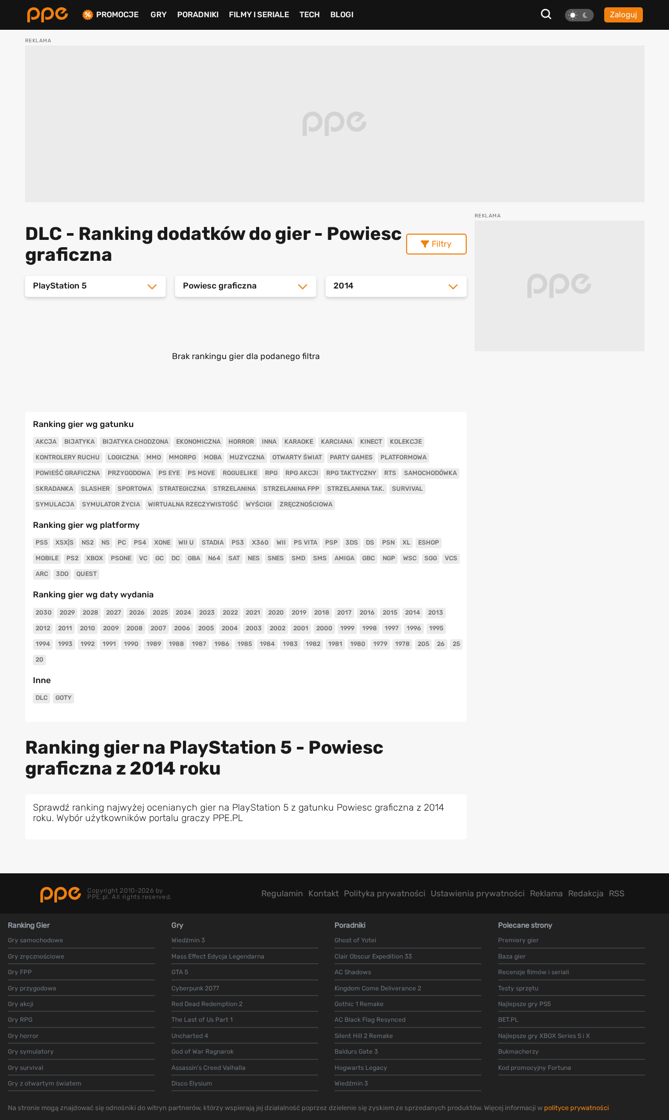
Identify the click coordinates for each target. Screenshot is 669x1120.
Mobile (47, 558)
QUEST (86, 574)
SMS (320, 558)
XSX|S (64, 542)
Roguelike (240, 473)
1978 (402, 644)
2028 (90, 612)
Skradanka (54, 488)
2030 (44, 612)
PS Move (201, 473)
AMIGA (344, 558)
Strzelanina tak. (355, 488)
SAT (234, 558)
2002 (277, 628)
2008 (134, 628)
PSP (331, 542)
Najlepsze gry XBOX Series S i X (544, 1036)
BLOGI (341, 14)
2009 (111, 628)
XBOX (94, 558)
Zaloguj (623, 14)
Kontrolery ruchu (68, 457)
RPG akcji (301, 473)
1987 (199, 644)
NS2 (88, 542)
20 (39, 659)
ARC (42, 574)
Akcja (46, 441)
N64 (214, 558)
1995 (436, 628)
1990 (131, 644)
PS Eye (169, 473)
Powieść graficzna (68, 473)
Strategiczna (182, 488)
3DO (62, 574)
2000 (324, 628)
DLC (42, 697)
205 (423, 644)
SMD (298, 558)
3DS (351, 542)
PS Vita (305, 542)
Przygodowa (129, 473)
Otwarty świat (297, 457)
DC (175, 558)
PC (122, 542)
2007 (158, 628)
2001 (300, 628)
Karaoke (298, 441)
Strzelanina (234, 488)
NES (254, 558)
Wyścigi (259, 504)
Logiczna (123, 457)
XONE (162, 542)
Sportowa (135, 488)
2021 (253, 612)
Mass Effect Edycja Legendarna (217, 956)
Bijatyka (79, 441)
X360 (260, 542)
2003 (254, 628)
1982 (313, 644)
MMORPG (182, 457)
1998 (369, 628)
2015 (390, 612)
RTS (390, 473)
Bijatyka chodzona (135, 441)
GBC (368, 558)
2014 (412, 612)
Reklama (546, 893)
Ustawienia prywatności (478, 893)
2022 (230, 612)
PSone (121, 558)
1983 (290, 644)
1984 (267, 644)
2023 (207, 612)
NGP (389, 558)
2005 (206, 628)
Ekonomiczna (198, 441)
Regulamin (282, 893)
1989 (153, 644)
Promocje (117, 14)
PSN (388, 542)
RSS (617, 893)
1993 (65, 644)
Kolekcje (406, 441)
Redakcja (586, 893)
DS (370, 542)
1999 (347, 628)
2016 (367, 612)
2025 (160, 612)
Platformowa (403, 457)
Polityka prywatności (384, 893)
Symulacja (55, 504)
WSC (410, 558)
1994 (43, 644)
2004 (230, 628)
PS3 (238, 542)
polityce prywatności (576, 1108)
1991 (109, 644)
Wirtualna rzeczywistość (193, 504)
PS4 (140, 542)
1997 (392, 628)
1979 (380, 644)
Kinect (371, 441)
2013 (435, 612)
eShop (428, 542)
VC (143, 558)
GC (159, 558)
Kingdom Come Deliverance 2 (377, 988)
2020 (276, 612)
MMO (153, 457)
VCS (451, 558)
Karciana (336, 441)
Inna (269, 441)
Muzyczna (246, 457)
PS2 (72, 558)
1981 (335, 644)
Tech (309, 14)
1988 (176, 644)
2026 (137, 612)
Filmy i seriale (259, 14)
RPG (271, 473)
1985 (244, 644)
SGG (430, 558)
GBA (194, 558)
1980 (357, 644)
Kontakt (323, 893)
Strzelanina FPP (291, 488)
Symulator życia (111, 504)
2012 (43, 628)
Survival (407, 488)
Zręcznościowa (306, 504)
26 (441, 644)
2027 (113, 612)
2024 (183, 612)
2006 (182, 628)
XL (406, 542)
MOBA (213, 457)
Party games (351, 457)
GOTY (63, 697)
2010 (87, 628)
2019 (299, 612)
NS (105, 542)
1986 (221, 644)
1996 (414, 628)
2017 (344, 612)
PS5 (42, 542)
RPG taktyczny (351, 473)
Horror (241, 441)
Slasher (95, 488)
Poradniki (197, 14)
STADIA (213, 542)
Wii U (186, 542)
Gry (159, 14)
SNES (276, 558)
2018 (321, 612)
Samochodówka (430, 473)
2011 (65, 628)
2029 (67, 612)
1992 (87, 644)
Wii (281, 542)
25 (456, 644)
